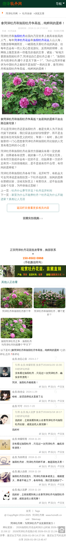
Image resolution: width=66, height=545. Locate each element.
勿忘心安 (22, 359)
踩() (53, 386)
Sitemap (36, 519)
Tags (37, 511)
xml (27, 519)
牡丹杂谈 (27, 13)
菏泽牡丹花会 (22, 40)
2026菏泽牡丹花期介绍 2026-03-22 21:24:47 (36, 531)
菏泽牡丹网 (12, 13)
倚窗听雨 (22, 439)
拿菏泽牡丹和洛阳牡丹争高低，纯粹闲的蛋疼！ (36, 350)
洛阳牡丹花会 (41, 40)
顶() (44, 386)
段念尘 (21, 391)
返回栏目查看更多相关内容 (33, 207)
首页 (28, 511)
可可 (20, 406)
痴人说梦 (22, 489)
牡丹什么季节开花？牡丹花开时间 (32, 190)
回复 (62, 386)
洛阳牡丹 (19, 36)
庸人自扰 (22, 471)
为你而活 (22, 457)
